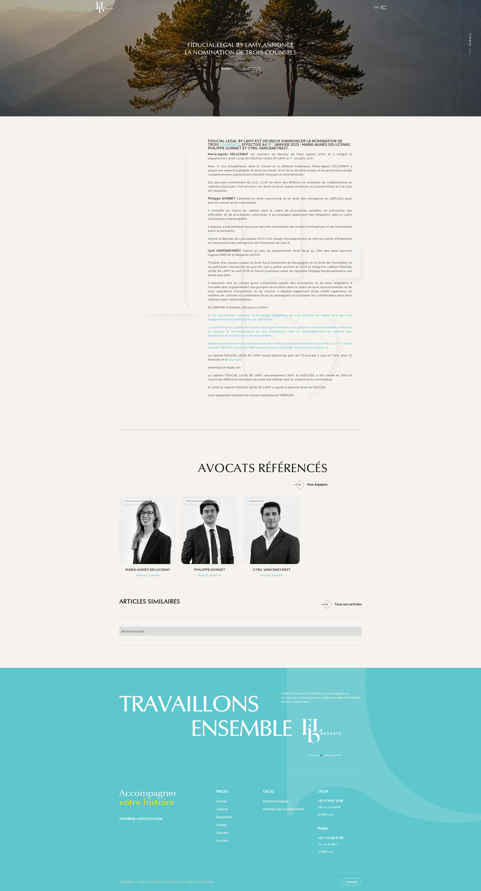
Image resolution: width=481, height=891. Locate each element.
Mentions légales (276, 801)
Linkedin (351, 882)
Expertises (224, 817)
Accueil (221, 801)
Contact (222, 840)
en (376, 7)
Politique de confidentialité (283, 809)
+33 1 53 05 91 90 (330, 838)
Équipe (221, 825)
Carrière (222, 833)
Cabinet (222, 809)
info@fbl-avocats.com (141, 819)
